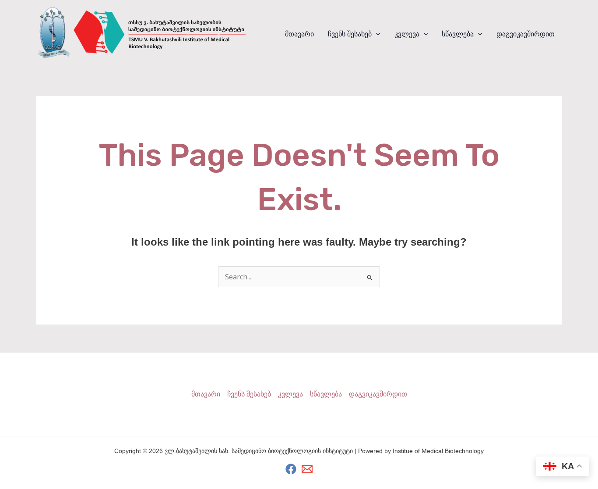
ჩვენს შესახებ (350, 34)
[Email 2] (307, 469)
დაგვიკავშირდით (525, 34)
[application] (376, 34)
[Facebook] (291, 469)
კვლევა (406, 34)
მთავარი (299, 34)
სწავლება (458, 34)
